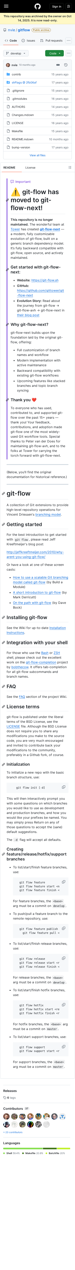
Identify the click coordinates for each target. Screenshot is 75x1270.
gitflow (24, 30)
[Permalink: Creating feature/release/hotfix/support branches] (4, 854)
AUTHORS (18, 106)
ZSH (57, 653)
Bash (44, 653)
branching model (48, 514)
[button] (64, 787)
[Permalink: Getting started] (4, 524)
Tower (15, 229)
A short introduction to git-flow (37, 592)
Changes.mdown (23, 115)
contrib (16, 74)
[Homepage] (37, 6)
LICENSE (17, 123)
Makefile (17, 131)
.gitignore (18, 90)
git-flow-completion (41, 662)
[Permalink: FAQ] (4, 686)
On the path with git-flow (32, 603)
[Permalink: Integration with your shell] (4, 642)
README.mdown (22, 139)
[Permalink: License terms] (4, 706)
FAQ (22, 697)
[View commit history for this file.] (65, 65)
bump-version (21, 147)
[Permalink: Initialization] (4, 764)
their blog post (28, 315)
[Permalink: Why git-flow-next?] (8, 324)
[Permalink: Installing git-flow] (4, 617)
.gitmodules (19, 98)
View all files (37, 155)
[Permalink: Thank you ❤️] (8, 400)
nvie (11, 30)
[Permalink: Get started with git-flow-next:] (8, 269)
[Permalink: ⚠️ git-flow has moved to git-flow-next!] (8, 200)
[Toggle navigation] (6, 6)
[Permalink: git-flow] (4, 493)
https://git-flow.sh (44, 280)
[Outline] (69, 167)
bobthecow (19, 667)
